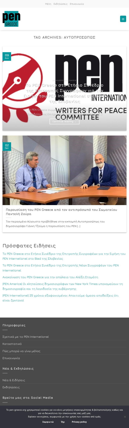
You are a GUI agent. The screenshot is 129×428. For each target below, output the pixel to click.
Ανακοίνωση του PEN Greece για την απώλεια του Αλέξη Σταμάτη (50, 277)
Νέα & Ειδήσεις (14, 380)
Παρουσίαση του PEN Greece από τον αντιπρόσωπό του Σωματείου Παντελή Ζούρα (61, 212)
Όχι (63, 422)
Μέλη (48, 3)
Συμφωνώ (48, 422)
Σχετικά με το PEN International (26, 336)
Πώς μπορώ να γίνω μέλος (21, 351)
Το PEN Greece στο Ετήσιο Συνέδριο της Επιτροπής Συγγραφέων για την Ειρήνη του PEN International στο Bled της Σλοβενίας (64, 93)
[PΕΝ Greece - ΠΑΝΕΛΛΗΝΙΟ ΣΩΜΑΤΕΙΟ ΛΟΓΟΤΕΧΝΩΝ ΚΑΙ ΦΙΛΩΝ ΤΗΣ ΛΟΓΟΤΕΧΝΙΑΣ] (12, 19)
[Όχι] (124, 417)
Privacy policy (79, 422)
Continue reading (64, 121)
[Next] (120, 88)
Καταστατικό (12, 343)
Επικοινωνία (77, 3)
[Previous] (9, 88)
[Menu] (123, 19)
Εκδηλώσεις (61, 3)
